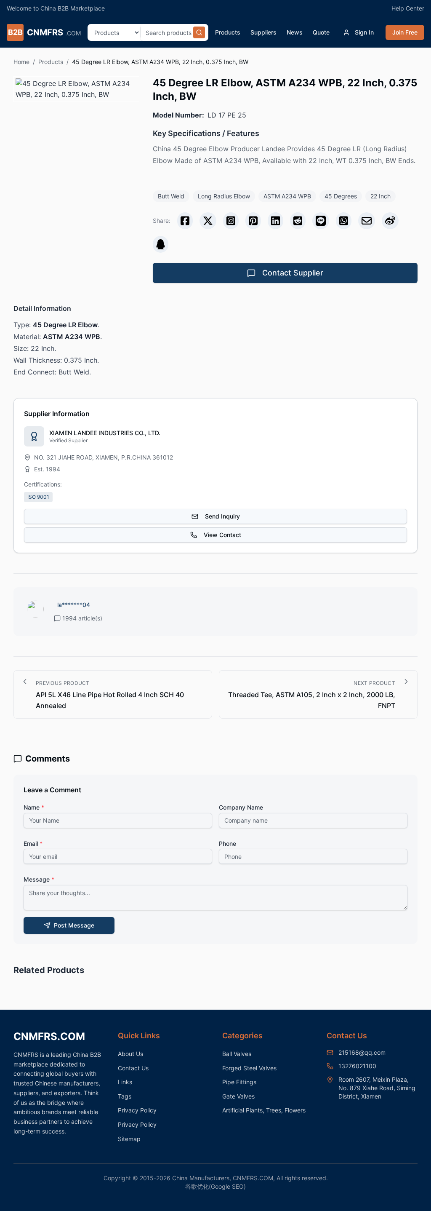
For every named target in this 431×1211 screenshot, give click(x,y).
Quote (321, 32)
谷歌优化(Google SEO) (215, 1186)
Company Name (241, 807)
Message (39, 879)
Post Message (74, 925)
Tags (124, 1096)
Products (227, 32)
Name (34, 807)
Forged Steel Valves (249, 1068)
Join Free (405, 32)
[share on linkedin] (275, 220)
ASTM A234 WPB (287, 196)
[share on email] (366, 220)
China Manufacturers (200, 1178)
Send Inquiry (222, 516)
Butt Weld (171, 196)
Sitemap (129, 1138)
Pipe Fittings (239, 1081)
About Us (130, 1053)
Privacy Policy (137, 1110)
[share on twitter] (208, 220)
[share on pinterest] (253, 220)
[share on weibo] (390, 220)
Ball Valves (236, 1053)
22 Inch (380, 196)
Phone (227, 843)
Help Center (407, 8)
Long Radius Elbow (224, 196)
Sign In (364, 32)
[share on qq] (160, 244)
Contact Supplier (292, 272)
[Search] (199, 32)
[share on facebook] (185, 220)
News (295, 32)
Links (125, 1081)
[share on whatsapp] (343, 220)
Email (33, 843)
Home (21, 61)
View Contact (222, 534)
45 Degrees (341, 196)
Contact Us (133, 1068)
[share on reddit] (298, 220)
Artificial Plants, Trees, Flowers (264, 1110)
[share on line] (320, 220)
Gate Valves (238, 1096)
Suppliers (263, 32)
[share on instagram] (231, 220)
